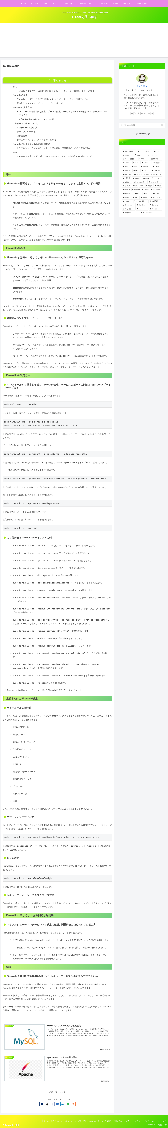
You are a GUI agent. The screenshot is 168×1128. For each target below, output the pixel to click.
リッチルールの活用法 (27, 127)
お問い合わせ (118, 1121)
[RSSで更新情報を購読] (73, 1104)
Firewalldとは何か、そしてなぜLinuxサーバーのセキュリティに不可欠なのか (52, 99)
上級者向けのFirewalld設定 (25, 123)
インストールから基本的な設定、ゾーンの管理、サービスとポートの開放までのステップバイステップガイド (62, 113)
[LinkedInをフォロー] (62, 1104)
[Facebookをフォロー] (52, 1104)
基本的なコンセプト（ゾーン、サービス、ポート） (40, 103)
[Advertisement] (84, 40)
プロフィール (149, 1121)
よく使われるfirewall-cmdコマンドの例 (35, 119)
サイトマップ (161, 1121)
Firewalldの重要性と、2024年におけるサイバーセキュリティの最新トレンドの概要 (55, 91)
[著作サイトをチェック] (41, 1104)
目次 (55, 80)
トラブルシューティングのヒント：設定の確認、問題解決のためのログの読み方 (54, 148)
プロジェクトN (94, 1121)
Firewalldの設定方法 (22, 107)
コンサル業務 (106, 1121)
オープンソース (67, 1121)
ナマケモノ (142, 86)
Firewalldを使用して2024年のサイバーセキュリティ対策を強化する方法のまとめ (54, 156)
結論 (15, 152)
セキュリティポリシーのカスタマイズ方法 (36, 140)
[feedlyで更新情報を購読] (68, 1104)
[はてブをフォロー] (57, 1104)
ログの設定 (22, 136)
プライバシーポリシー (134, 1121)
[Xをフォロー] (47, 1104)
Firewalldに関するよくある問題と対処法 (31, 144)
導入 (15, 87)
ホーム (46, 1121)
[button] (162, 125)
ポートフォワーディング (28, 131)
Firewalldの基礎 (20, 95)
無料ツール (55, 1121)
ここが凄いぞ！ (80, 1121)
